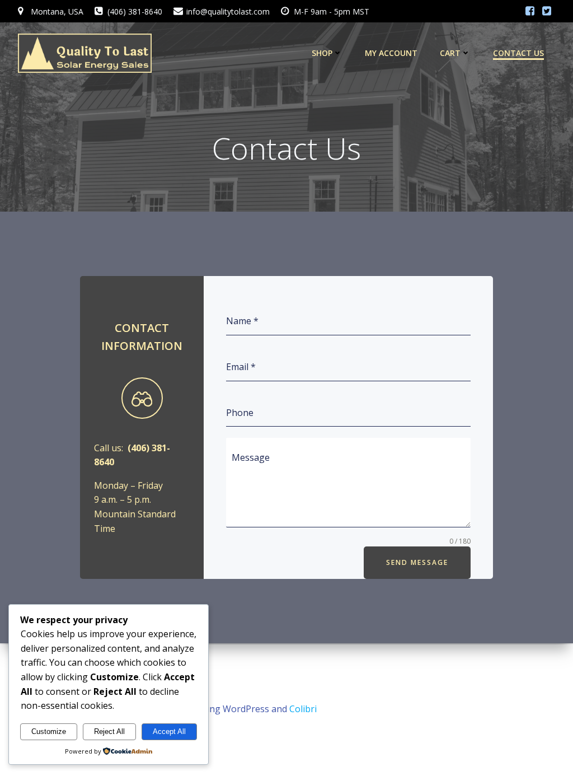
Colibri (303, 709)
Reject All (109, 731)
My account (391, 53)
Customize (48, 731)
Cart (450, 53)
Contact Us (518, 53)
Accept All (169, 731)
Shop (322, 53)
